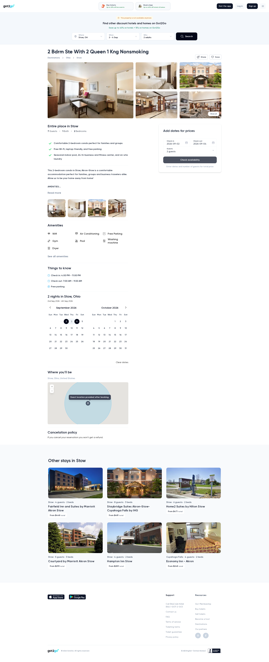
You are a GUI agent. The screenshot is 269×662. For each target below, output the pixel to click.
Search (189, 36)
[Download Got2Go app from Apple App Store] (56, 597)
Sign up (252, 6)
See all (58, 256)
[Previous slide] (52, 208)
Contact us (171, 612)
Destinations (201, 624)
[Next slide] (124, 208)
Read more (54, 192)
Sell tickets (200, 614)
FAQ (168, 617)
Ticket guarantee (174, 632)
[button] (263, 6)
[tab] (116, 6)
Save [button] (217, 57)
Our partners (201, 629)
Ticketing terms (173, 627)
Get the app (225, 6)
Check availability (190, 159)
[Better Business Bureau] (214, 651)
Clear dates (122, 362)
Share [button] (203, 57)
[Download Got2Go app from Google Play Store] (77, 597)
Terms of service (173, 622)
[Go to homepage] (9, 6)
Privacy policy (172, 637)
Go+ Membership (203, 604)
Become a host (202, 619)
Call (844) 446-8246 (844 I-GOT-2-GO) (175, 605)
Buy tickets (200, 609)
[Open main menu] (263, 6)
